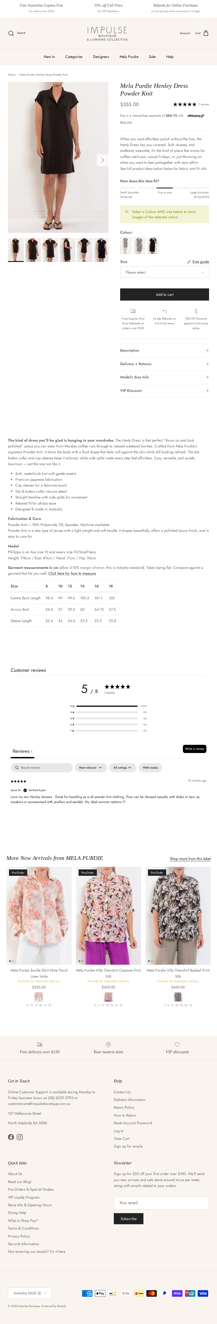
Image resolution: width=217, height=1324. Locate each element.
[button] (108, 706)
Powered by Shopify (54, 1306)
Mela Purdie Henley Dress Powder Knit (44, 74)
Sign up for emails (128, 1146)
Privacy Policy (19, 1236)
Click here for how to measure (72, 573)
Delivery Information (129, 1099)
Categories (74, 56)
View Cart (121, 1138)
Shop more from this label (190, 858)
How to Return (125, 1115)
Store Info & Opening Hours (30, 1205)
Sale (152, 56)
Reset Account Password (133, 1123)
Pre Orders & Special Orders (31, 1189)
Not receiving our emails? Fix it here (36, 1251)
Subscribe (129, 1218)
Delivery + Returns (135, 363)
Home (12, 74)
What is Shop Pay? (23, 1220)
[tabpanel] (108, 797)
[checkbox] (150, 767)
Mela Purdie (129, 56)
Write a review (194, 748)
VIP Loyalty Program (23, 1197)
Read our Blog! (19, 1181)
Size (123, 261)
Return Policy (124, 1107)
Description (129, 350)
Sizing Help (17, 1212)
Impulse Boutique (29, 1306)
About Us (15, 1173)
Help (170, 56)
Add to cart (164, 294)
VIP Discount (131, 390)
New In (49, 56)
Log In (118, 1130)
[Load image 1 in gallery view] (58, 157)
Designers (101, 56)
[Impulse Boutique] (108, 33)
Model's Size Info (134, 377)
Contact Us (122, 1092)
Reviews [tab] (22, 751)
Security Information (23, 1243)
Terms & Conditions (23, 1228)
